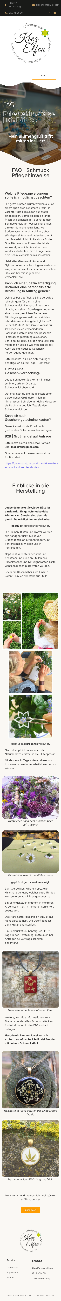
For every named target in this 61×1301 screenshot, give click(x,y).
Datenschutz (13, 1267)
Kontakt (11, 1277)
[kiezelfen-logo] (30, 43)
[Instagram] (49, 13)
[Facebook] (55, 13)
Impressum (12, 1272)
